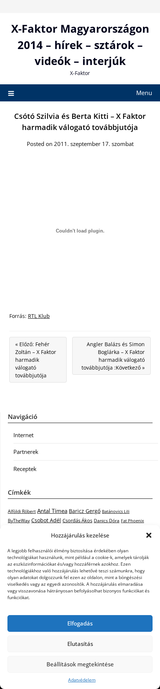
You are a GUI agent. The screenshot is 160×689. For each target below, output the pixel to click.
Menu (144, 93)
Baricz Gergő (84, 510)
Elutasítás (80, 643)
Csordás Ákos (77, 520)
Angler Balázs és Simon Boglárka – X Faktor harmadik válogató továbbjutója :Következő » (113, 356)
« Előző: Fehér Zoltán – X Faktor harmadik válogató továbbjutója (35, 360)
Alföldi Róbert (22, 511)
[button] (149, 535)
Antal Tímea (52, 510)
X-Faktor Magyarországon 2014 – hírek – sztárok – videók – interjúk (80, 44)
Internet (23, 435)
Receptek (24, 468)
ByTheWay (19, 520)
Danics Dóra (106, 520)
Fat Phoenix (132, 520)
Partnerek (25, 451)
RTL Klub (39, 315)
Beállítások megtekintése (80, 664)
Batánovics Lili (115, 511)
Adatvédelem (82, 680)
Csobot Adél (46, 520)
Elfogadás (80, 623)
